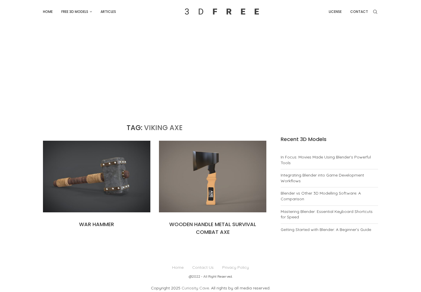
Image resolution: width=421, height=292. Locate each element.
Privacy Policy (235, 267)
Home (48, 11)
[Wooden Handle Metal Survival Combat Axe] (212, 176)
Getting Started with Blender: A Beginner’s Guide (326, 229)
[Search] (375, 11)
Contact (359, 11)
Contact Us (203, 267)
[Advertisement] (210, 66)
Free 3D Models (74, 11)
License (335, 11)
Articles (108, 11)
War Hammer (96, 224)
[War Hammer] (96, 176)
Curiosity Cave (195, 288)
